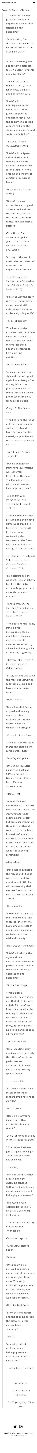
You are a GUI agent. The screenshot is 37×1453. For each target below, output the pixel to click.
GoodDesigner (21, 1436)
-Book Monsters (14, 699)
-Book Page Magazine (17, 758)
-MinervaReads (13, 862)
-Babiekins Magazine (17, 1238)
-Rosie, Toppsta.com (16, 320)
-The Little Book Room (17, 1305)
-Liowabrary (12, 1167)
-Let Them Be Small (16, 1041)
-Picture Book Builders (17, 364)
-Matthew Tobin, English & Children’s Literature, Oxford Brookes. (20, 664)
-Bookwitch (12, 1257)
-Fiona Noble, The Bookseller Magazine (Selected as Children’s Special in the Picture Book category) (17, 241)
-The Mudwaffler (14, 905)
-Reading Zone (13, 1108)
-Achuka (10, 1336)
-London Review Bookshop (20, 1367)
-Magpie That (13, 793)
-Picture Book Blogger (17, 985)
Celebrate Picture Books (19, 735)
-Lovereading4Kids (15, 1081)
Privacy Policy (29, 1433)
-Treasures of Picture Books (20, 945)
